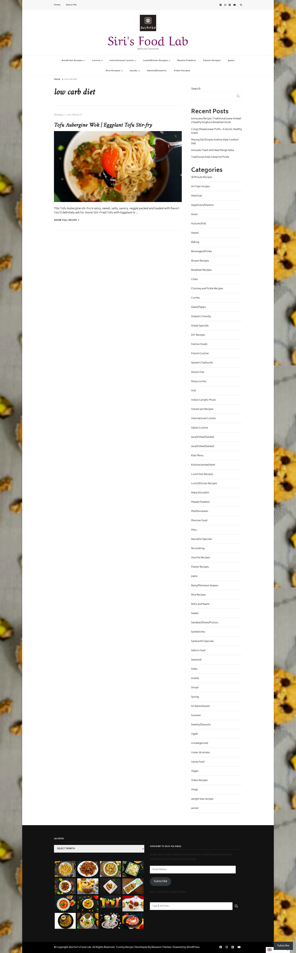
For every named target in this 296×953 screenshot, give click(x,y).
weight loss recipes (202, 799)
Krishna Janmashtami (203, 465)
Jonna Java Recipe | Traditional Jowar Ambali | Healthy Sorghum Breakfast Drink (216, 120)
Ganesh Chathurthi (202, 363)
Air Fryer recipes (200, 187)
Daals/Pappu (198, 307)
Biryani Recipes (200, 261)
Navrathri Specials (201, 539)
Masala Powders (186, 60)
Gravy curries (198, 382)
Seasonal (196, 660)
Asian (194, 215)
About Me (71, 5)
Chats (194, 279)
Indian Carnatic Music (203, 400)
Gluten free (197, 372)
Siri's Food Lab (148, 39)
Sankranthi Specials (202, 641)
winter (195, 808)
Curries (96, 60)
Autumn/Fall (198, 224)
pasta (231, 60)
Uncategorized (199, 743)
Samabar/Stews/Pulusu (204, 623)
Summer (196, 716)
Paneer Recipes (212, 60)
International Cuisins (122, 60)
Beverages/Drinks (201, 252)
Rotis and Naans (200, 604)
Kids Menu (197, 456)
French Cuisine (200, 354)
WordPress (193, 947)
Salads (195, 613)
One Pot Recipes (200, 558)
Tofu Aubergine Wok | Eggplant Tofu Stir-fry (103, 125)
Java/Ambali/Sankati (202, 437)
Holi (193, 391)
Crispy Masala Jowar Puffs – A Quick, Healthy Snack (216, 131)
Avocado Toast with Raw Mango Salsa (212, 150)
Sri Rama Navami (200, 706)
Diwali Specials (200, 326)
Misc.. (194, 530)
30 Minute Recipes (201, 177)
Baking (195, 242)
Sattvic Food (198, 651)
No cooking (197, 549)
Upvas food (197, 762)
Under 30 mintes (200, 753)
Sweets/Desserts (156, 70)
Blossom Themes (161, 947)
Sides (194, 669)
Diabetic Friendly (201, 317)
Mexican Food (199, 521)
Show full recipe (65, 220)
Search (195, 89)
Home (57, 5)
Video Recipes (182, 70)
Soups (195, 688)
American (196, 196)
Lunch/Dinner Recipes (155, 60)
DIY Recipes (198, 335)
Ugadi (194, 734)
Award (195, 233)
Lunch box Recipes (202, 474)
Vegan (194, 771)
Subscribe (160, 881)
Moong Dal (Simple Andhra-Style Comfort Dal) (215, 142)
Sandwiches (198, 632)
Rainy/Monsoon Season (204, 586)
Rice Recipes (113, 70)
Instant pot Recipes (202, 409)
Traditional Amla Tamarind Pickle (210, 157)
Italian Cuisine (199, 428)
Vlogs (194, 790)
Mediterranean (199, 511)
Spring (195, 697)
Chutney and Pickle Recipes (207, 289)
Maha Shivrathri (200, 493)
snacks (134, 70)
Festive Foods (199, 344)
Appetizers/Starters (202, 205)
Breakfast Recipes (72, 60)
